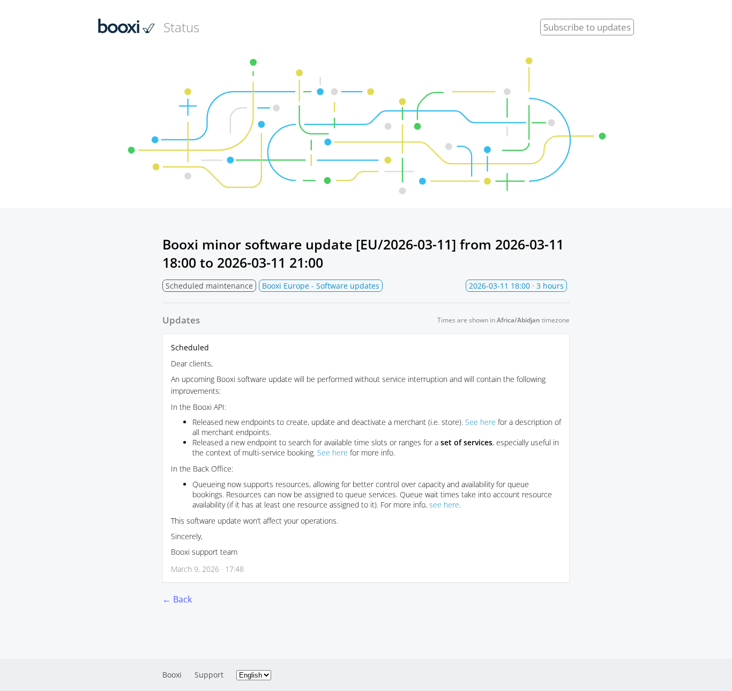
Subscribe (587, 27)
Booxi (172, 675)
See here (480, 422)
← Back (177, 599)
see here (444, 504)
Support (209, 675)
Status (181, 27)
